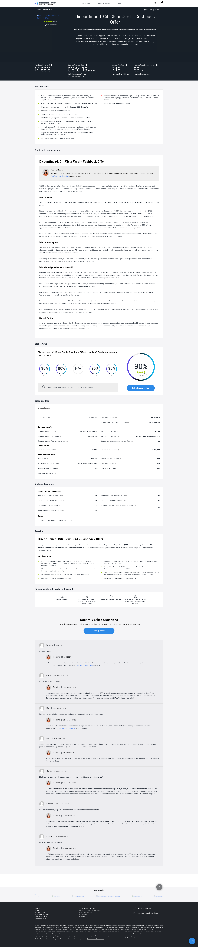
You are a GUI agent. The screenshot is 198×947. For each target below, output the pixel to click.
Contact (37, 910)
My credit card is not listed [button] (148, 913)
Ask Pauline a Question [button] (60, 176)
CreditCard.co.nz (40, 918)
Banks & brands (103, 3)
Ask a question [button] (99, 631)
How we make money (42, 914)
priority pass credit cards (65, 728)
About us (37, 908)
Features (86, 3)
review (55, 21)
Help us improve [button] (144, 908)
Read (120, 3)
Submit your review (141, 388)
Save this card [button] (52, 25)
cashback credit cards (84, 665)
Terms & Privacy (40, 912)
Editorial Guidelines (41, 916)
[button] (192, 941)
